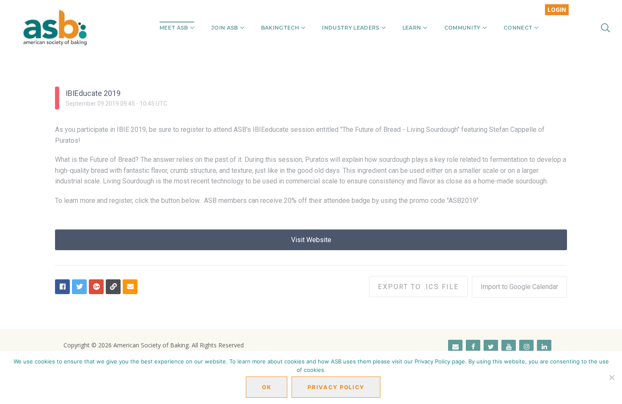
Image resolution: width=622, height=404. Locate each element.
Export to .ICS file (418, 287)
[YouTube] (508, 347)
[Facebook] (473, 347)
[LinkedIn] (544, 347)
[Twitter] (491, 347)
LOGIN (557, 9)
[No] (611, 377)
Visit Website (311, 240)
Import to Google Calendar (519, 287)
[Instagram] (526, 347)
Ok (266, 387)
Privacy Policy (336, 387)
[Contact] (455, 347)
